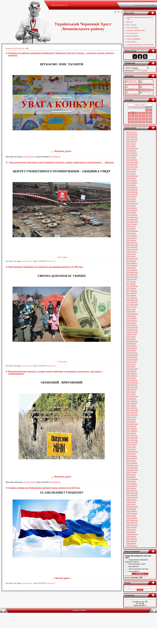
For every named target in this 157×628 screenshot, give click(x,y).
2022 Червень (131, 431)
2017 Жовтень (131, 302)
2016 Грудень (131, 279)
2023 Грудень (131, 472)
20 (140, 119)
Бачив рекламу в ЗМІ (136, 564)
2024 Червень (131, 486)
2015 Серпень (131, 242)
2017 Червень (131, 293)
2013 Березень (132, 176)
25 (133, 122)
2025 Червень (131, 513)
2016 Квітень (131, 261)
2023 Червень (131, 458)
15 (147, 116)
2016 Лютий (130, 256)
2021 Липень (131, 405)
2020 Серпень (131, 380)
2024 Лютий (130, 477)
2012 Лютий (130, 146)
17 (129, 119)
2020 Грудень (131, 389)
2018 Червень (131, 320)
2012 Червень (131, 155)
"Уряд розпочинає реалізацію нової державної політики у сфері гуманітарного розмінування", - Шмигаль (61, 162)
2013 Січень (131, 171)
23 (150, 119)
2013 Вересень (132, 189)
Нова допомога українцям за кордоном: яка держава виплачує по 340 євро (45, 267)
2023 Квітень (131, 454)
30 (150, 122)
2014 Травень (131, 208)
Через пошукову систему (138, 569)
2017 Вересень (132, 300)
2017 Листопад (132, 304)
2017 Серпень (131, 297)
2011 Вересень (132, 134)
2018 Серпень (131, 325)
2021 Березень (132, 396)
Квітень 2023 (140, 105)
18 (133, 119)
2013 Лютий (130, 173)
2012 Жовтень (131, 164)
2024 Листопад (132, 497)
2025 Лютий (130, 504)
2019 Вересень (132, 355)
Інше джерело (133, 571)
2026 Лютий (130, 532)
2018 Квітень (131, 316)
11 (133, 116)
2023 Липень (131, 461)
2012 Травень (131, 153)
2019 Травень (131, 346)
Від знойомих (133, 566)
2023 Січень (131, 447)
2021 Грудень (131, 417)
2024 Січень (131, 474)
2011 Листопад (132, 139)
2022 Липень (131, 433)
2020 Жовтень (131, 385)
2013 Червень (131, 183)
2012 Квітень (131, 150)
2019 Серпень (131, 353)
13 (140, 116)
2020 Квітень (131, 371)
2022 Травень (131, 428)
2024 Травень (131, 484)
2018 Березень (132, 314)
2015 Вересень (132, 245)
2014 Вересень (132, 217)
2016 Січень (131, 254)
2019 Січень (131, 337)
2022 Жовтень (131, 440)
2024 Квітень (131, 481)
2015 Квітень (131, 233)
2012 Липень (131, 157)
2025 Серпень (131, 518)
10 (129, 116)
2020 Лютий (130, 366)
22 (147, 119)
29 (147, 122)
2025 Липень (131, 516)
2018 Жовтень (131, 330)
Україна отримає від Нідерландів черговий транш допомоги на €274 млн (44, 488)
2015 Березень (132, 231)
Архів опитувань (141, 576)
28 (143, 122)
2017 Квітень (131, 288)
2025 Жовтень (131, 523)
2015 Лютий (130, 229)
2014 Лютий (130, 201)
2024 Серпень (131, 490)
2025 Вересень (132, 520)
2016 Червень (131, 265)
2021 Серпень (131, 408)
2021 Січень (131, 392)
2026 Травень (131, 539)
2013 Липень (131, 185)
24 (129, 122)
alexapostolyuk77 (30, 157)
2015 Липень (131, 240)
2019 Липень (131, 350)
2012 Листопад (132, 167)
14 (143, 116)
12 (136, 116)
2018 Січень (131, 309)
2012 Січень (131, 144)
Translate (143, 71)
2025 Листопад (132, 525)
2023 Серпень (131, 463)
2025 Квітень (131, 509)
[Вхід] (121, 12)
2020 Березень (132, 369)
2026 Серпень (131, 546)
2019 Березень (132, 341)
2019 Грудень (131, 362)
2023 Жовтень (131, 467)
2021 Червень (131, 403)
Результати (129, 576)
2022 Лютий (130, 421)
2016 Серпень (131, 270)
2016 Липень (131, 268)
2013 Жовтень (131, 192)
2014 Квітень (131, 206)
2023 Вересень (132, 465)
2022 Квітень (131, 426)
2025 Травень (131, 511)
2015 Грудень (131, 252)
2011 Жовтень (131, 137)
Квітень (22, 48)
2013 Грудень (131, 196)
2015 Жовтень (131, 247)
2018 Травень (131, 318)
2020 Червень (131, 376)
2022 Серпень (131, 435)
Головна (8, 48)
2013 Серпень (131, 187)
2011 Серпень (131, 132)
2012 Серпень (131, 160)
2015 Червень (131, 238)
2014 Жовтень (131, 219)
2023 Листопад (132, 470)
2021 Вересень (132, 410)
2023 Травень (131, 456)
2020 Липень (131, 378)
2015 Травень (131, 235)
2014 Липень (131, 212)
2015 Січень (131, 226)
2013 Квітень (131, 178)
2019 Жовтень (131, 357)
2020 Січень (131, 364)
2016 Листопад (132, 277)
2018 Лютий (130, 311)
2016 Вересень (132, 272)
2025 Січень (131, 502)
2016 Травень (131, 263)
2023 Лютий (130, 449)
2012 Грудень (131, 169)
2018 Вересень (132, 327)
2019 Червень (131, 348)
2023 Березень (132, 451)
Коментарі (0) (55, 157)
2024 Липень (131, 488)
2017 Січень (131, 281)
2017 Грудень (131, 307)
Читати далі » (63, 151)
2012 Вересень (132, 162)
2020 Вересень (132, 382)
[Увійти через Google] (145, 56)
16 (150, 116)
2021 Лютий (130, 394)
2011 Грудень (131, 141)
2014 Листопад (132, 222)
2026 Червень (131, 541)
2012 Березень (132, 148)
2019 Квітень (131, 343)
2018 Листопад (132, 332)
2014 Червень (131, 210)
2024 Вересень (132, 493)
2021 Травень (131, 401)
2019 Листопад (132, 359)
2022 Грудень (131, 444)
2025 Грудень (131, 527)
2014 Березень (132, 203)
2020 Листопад (132, 387)
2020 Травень (131, 373)
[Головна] (115, 12)
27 (140, 122)
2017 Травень (131, 291)
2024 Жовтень (131, 495)
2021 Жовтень (131, 412)
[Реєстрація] (118, 12)
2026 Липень (131, 543)
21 (143, 119)
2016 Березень (132, 258)
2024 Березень (132, 479)
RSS (66, 5)
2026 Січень (131, 529)
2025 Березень (132, 506)
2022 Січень (131, 419)
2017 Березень (132, 286)
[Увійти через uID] (134, 56)
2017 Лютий (130, 284)
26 (136, 122)
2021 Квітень (131, 399)
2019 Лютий (130, 339)
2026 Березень (132, 534)
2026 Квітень (131, 536)
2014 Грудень (131, 224)
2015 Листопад (132, 249)
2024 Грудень (131, 500)
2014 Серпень (131, 215)
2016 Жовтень (131, 274)
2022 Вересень (132, 438)
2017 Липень (131, 295)
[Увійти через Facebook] (140, 56)
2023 (15, 48)
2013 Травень (131, 180)
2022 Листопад (132, 442)
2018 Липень (131, 323)
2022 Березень (132, 424)
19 (136, 119)
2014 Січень (131, 199)
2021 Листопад (132, 415)
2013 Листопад (132, 194)
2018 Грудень (131, 334)
